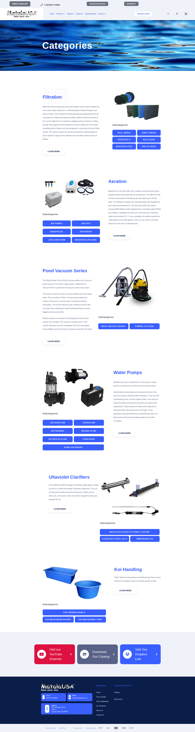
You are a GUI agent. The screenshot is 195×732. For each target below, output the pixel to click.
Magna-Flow (89, 431)
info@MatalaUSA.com (79, 698)
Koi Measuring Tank (90, 619)
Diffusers (86, 232)
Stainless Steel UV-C (114, 539)
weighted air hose (86, 240)
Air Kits (86, 223)
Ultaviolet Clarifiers (69, 477)
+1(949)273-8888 (52, 5)
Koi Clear (149, 140)
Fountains (89, 439)
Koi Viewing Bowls (74, 612)
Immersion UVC (144, 539)
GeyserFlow (57, 423)
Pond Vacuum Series (65, 270)
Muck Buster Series (113, 326)
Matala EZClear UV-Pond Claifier (130, 532)
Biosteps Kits (124, 146)
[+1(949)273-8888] (42, 5)
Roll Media (124, 133)
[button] (186, 14)
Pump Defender (73, 447)
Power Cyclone (144, 326)
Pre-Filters (149, 146)
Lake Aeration (56, 240)
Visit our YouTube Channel (55, 654)
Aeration (117, 181)
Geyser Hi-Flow (58, 439)
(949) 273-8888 (51, 698)
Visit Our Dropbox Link (141, 654)
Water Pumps (127, 372)
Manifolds (56, 232)
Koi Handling (128, 569)
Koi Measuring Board (58, 619)
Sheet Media (149, 133)
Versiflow (89, 423)
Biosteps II (124, 140)
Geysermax (57, 431)
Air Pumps (57, 223)
